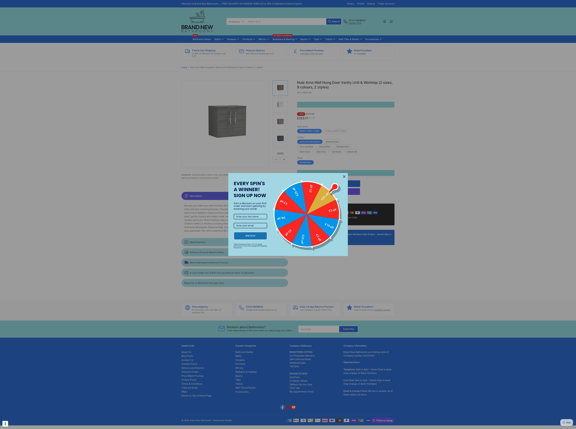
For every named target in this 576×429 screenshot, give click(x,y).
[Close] (344, 176)
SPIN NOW (250, 235)
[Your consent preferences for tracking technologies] (5, 424)
